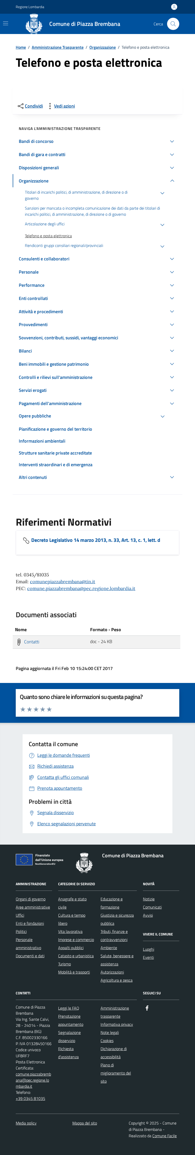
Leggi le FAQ (68, 1008)
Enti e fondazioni (30, 923)
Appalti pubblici (71, 948)
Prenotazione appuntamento (70, 1020)
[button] (97, 141)
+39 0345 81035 (30, 1098)
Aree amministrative (33, 907)
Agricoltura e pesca (117, 980)
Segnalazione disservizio (69, 1036)
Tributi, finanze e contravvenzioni (114, 935)
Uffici (20, 915)
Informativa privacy (117, 1024)
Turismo (64, 964)
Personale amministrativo (28, 943)
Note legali (110, 1032)
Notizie (149, 899)
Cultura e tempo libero (71, 919)
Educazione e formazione (112, 903)
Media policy (26, 1123)
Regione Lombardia (30, 6)
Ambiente (109, 948)
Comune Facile (164, 1136)
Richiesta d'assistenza (68, 1053)
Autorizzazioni (112, 972)
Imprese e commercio (76, 939)
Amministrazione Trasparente (58, 47)
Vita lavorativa (70, 931)
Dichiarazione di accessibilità (114, 1053)
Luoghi (148, 949)
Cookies (107, 1040)
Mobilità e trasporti (74, 972)
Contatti (31, 641)
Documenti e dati (30, 956)
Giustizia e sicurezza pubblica (117, 919)
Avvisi (148, 915)
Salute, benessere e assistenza (117, 960)
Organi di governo (30, 899)
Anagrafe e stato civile (72, 903)
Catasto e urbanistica (76, 956)
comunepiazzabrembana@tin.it (62, 581)
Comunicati (152, 907)
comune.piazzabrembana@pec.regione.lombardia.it (81, 588)
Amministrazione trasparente (115, 1012)
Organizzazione (102, 47)
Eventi (148, 957)
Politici (21, 931)
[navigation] (6, 23)
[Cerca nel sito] (173, 24)
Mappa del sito (84, 1123)
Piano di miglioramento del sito (116, 1073)
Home (21, 47)
